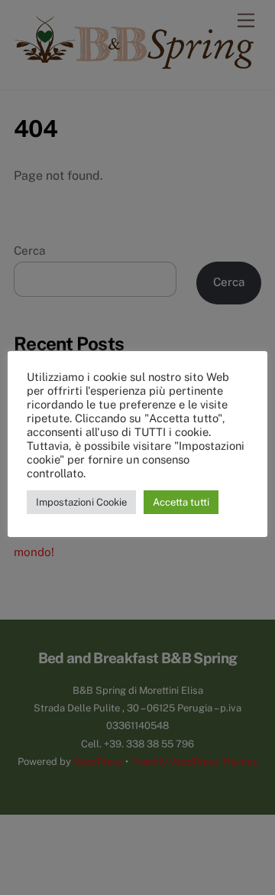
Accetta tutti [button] (181, 502)
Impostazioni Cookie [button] (81, 502)
